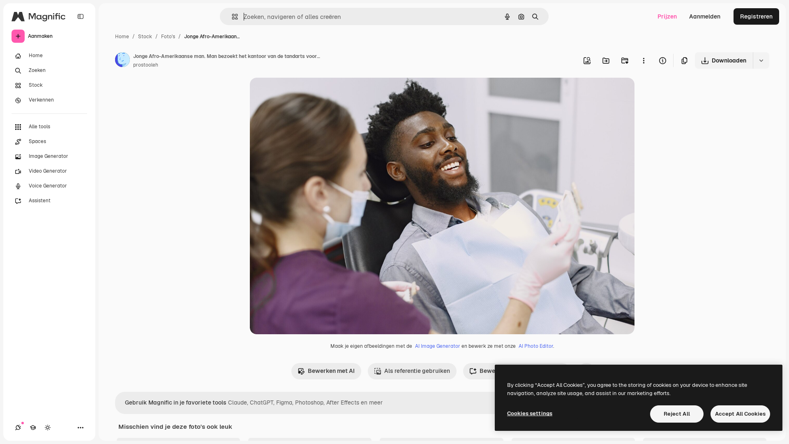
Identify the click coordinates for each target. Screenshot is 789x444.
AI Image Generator (437, 346)
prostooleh (145, 65)
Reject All (677, 413)
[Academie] (32, 427)
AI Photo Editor (536, 346)
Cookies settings (529, 413)
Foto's (168, 36)
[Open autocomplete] (231, 17)
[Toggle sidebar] (80, 16)
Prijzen (667, 16)
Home (122, 36)
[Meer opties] (643, 60)
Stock (145, 36)
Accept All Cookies (740, 413)
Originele (304, 93)
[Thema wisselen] (47, 427)
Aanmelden (704, 16)
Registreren (756, 16)
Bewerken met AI (331, 371)
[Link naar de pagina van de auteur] (122, 60)
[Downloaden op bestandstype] (761, 60)
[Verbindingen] (18, 427)
